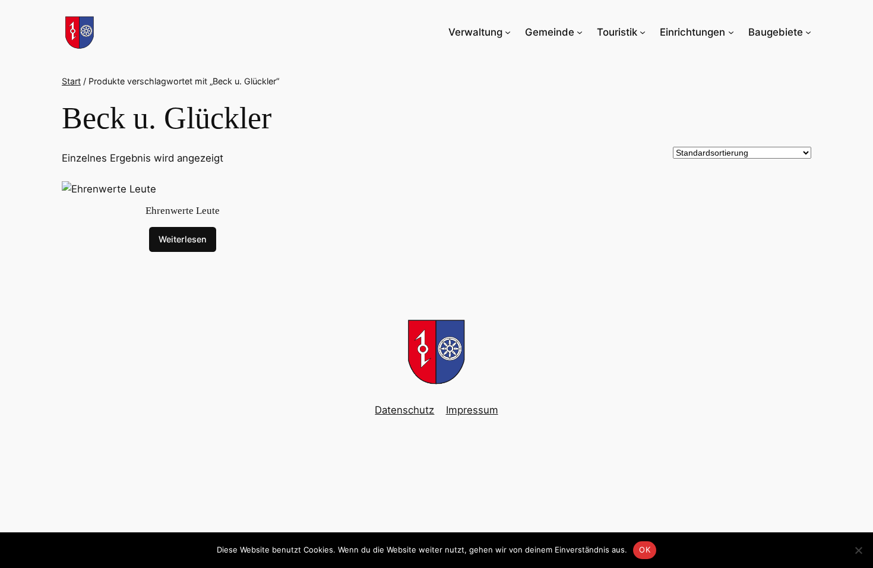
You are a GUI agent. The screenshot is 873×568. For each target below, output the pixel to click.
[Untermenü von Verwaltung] (508, 32)
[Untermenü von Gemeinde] (580, 32)
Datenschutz (404, 410)
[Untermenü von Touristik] (643, 32)
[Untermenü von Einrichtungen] (731, 32)
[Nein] (858, 550)
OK (644, 549)
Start (71, 81)
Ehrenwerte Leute (183, 210)
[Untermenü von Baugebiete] (808, 32)
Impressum (472, 410)
